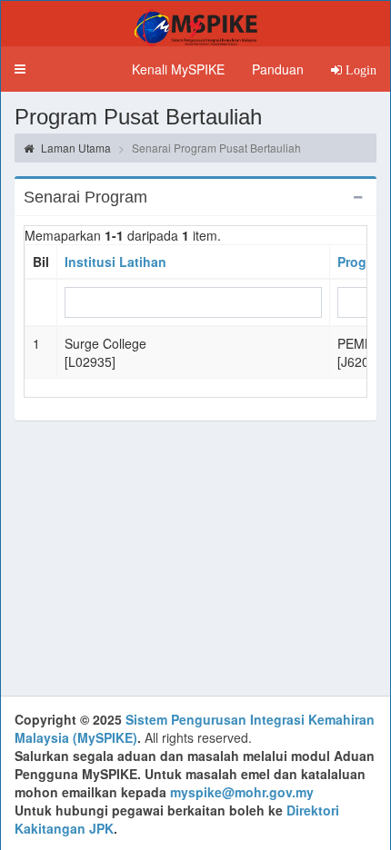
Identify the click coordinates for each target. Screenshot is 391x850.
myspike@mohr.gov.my (242, 792)
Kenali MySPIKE (178, 69)
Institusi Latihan (115, 261)
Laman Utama (74, 147)
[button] (20, 69)
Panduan (278, 69)
